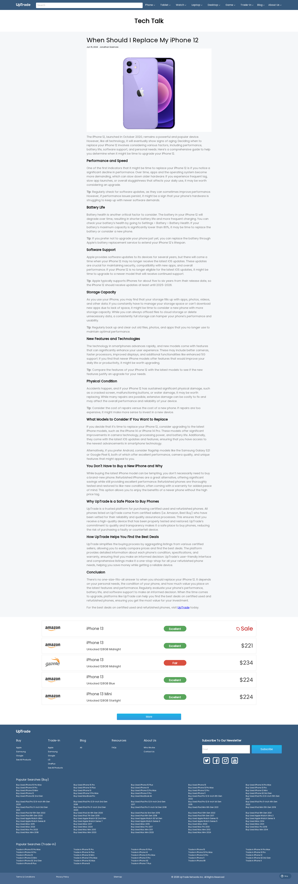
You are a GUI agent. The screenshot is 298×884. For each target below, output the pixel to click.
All (81, 747)
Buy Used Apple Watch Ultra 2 (259, 815)
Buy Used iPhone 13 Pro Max (201, 787)
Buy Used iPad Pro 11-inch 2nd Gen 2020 (90, 808)
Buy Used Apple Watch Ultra (29, 818)
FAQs (114, 747)
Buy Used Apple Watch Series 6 (145, 821)
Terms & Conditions (25, 876)
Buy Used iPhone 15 (197, 784)
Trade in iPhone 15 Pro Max (28, 849)
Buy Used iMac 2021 (255, 824)
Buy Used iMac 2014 (255, 821)
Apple (18, 747)
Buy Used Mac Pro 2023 (27, 829)
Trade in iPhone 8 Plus (26, 863)
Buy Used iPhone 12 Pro (198, 790)
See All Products (23, 759)
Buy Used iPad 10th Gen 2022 (201, 812)
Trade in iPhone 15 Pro (84, 849)
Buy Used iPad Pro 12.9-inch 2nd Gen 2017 (148, 803)
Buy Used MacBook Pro (84, 796)
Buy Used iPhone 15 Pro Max (29, 784)
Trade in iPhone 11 (196, 858)
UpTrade (184, 607)
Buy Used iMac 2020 (197, 824)
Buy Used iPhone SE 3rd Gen (259, 793)
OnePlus (51, 763)
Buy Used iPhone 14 (140, 787)
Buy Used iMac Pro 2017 (142, 826)
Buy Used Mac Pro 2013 (199, 826)
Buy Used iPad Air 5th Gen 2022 (30, 812)
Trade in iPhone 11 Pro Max (85, 858)
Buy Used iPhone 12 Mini (257, 790)
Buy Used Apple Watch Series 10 (203, 818)
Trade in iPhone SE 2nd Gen (29, 860)
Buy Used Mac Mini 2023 (142, 832)
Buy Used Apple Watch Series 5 (202, 821)
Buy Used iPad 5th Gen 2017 (201, 815)
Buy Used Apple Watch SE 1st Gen (146, 818)
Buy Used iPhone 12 (25, 793)
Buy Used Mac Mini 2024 (199, 832)
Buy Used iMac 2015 (25, 824)
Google (19, 755)
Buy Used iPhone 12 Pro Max (143, 790)
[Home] (23, 731)
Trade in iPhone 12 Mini (26, 858)
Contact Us (149, 751)
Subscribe (266, 749)
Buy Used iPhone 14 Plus (85, 787)
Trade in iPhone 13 (24, 855)
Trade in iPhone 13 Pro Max (200, 852)
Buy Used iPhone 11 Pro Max (86, 793)
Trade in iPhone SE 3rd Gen (258, 858)
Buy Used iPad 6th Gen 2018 (144, 815)
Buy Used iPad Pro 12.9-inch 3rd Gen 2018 (90, 803)
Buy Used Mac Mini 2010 (85, 829)
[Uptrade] (23, 5)
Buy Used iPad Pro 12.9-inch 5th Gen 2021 (263, 797)
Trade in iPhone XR (196, 860)
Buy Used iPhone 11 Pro (141, 793)
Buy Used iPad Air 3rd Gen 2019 (145, 812)
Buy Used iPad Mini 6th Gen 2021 (203, 807)
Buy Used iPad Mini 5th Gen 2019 (261, 807)
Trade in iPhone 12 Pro (198, 855)
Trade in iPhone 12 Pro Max (143, 855)
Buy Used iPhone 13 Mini (27, 790)
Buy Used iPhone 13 (82, 790)
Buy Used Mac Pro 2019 (256, 826)
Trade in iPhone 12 (254, 855)
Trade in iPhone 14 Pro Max (258, 849)
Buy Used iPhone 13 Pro (256, 787)
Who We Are (149, 747)
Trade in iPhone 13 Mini (84, 855)
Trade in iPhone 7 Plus (141, 863)
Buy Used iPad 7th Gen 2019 (86, 815)
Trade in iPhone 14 (139, 852)
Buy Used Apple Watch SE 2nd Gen (90, 818)
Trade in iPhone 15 (196, 849)
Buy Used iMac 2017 (83, 824)
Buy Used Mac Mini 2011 (142, 829)
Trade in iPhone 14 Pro (26, 852)
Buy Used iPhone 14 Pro (26, 787)
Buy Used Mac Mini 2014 (257, 829)
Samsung (21, 751)
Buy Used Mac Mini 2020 (85, 832)
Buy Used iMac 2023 (25, 826)
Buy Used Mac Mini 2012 (199, 829)
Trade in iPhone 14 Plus (84, 852)
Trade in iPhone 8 (82, 863)
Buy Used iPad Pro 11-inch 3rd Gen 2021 (32, 808)
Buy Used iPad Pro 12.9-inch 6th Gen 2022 (205, 797)
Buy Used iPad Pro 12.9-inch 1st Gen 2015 (204, 803)
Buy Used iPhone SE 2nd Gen (29, 796)
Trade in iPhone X (254, 860)
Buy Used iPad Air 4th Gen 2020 (88, 812)
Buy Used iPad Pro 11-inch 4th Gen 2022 (261, 803)
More (149, 716)
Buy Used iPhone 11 (196, 793)
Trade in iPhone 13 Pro (256, 852)
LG (49, 759)
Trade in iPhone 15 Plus (141, 849)
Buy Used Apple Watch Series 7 (88, 821)
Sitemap (118, 876)
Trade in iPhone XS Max (84, 860)
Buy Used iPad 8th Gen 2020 (29, 815)
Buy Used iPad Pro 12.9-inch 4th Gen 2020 (33, 803)
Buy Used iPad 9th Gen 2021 (259, 812)
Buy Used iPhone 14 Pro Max (258, 784)
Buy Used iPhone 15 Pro (84, 784)
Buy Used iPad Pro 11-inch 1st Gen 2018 (149, 807)
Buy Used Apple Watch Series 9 (260, 818)
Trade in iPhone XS (139, 860)
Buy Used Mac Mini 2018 (27, 832)
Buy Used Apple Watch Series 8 (30, 821)
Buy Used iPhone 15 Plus (142, 784)
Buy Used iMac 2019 (140, 824)
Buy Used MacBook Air (141, 796)
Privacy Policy (62, 876)
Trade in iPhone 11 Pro (140, 858)
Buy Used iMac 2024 (83, 826)
